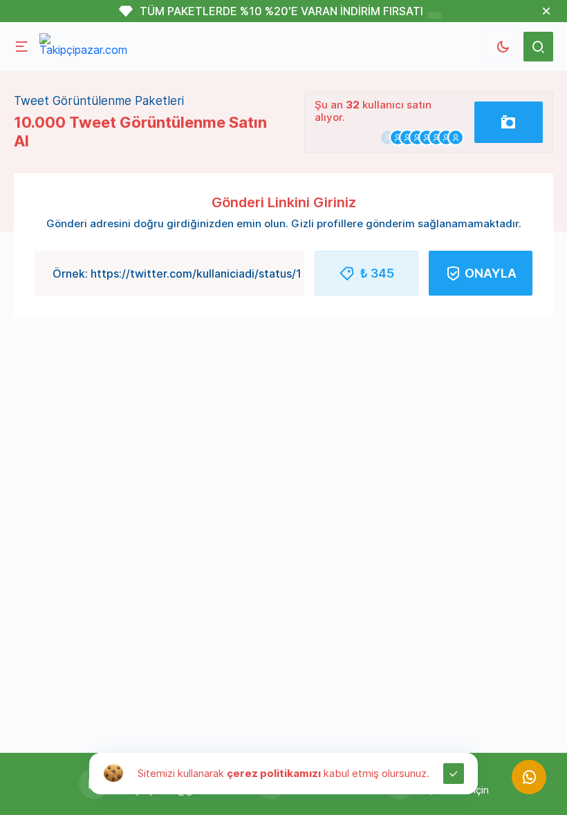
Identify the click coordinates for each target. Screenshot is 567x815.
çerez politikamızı (274, 773)
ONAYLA (491, 273)
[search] (538, 46)
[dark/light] (502, 46)
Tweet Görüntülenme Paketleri (99, 101)
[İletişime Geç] (529, 777)
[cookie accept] (453, 773)
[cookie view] (113, 772)
